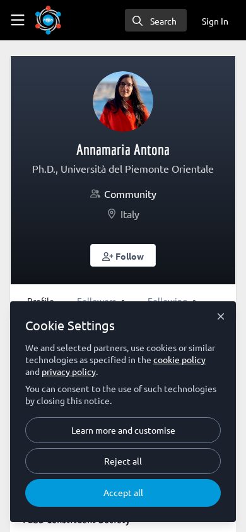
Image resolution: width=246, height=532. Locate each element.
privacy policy (69, 371)
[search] (156, 20)
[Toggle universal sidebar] (17, 20)
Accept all (123, 492)
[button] (123, 255)
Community (130, 193)
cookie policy (179, 359)
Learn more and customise (123, 430)
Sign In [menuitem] (215, 20)
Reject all (123, 460)
